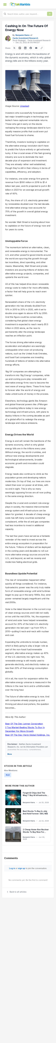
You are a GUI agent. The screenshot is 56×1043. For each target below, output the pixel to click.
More (9, 754)
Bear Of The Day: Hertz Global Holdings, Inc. (27, 735)
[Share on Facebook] (30, 48)
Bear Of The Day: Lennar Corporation (24, 723)
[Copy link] (41, 48)
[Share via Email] (36, 48)
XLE (8, 775)
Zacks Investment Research (25, 38)
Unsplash (24, 106)
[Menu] (5, 4)
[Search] (49, 14)
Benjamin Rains (22, 35)
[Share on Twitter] (14, 48)
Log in (12, 868)
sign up (21, 868)
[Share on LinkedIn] (25, 48)
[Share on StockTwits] (19, 48)
